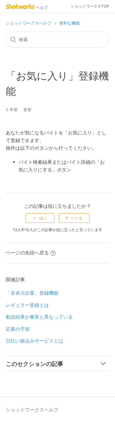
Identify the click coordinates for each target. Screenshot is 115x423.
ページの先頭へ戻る (27, 253)
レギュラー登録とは (27, 305)
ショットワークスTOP (90, 6)
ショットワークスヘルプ (28, 23)
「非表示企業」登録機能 (32, 293)
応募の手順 (18, 329)
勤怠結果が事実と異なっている (39, 317)
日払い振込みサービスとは (34, 341)
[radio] (40, 218)
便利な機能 (69, 23)
